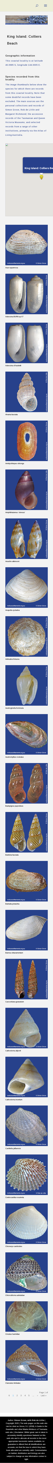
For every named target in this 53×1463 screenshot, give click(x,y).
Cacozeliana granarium (14, 1002)
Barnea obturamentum (14, 953)
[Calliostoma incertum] (26, 1077)
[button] (41, 177)
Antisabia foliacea (12, 659)
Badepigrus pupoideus (14, 806)
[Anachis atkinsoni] (26, 538)
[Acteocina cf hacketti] (26, 343)
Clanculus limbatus (12, 1383)
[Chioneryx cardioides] (26, 1223)
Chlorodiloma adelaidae (15, 1295)
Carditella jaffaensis (13, 1148)
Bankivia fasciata (12, 855)
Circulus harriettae (12, 1334)
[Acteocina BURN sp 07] (26, 294)
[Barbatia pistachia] (26, 881)
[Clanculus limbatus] (26, 1360)
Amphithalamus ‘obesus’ (15, 512)
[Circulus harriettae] (26, 1316)
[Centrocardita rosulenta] (26, 1174)
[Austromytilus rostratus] (26, 734)
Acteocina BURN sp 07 (14, 317)
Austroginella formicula (14, 708)
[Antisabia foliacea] (26, 636)
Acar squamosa (11, 268)
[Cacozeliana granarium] (26, 979)
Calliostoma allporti (13, 1051)
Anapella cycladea (12, 610)
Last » (43, 1395)
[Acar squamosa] (26, 245)
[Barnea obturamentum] (26, 930)
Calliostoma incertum (13, 1100)
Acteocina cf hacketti (13, 366)
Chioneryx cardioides (13, 1246)
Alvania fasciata (11, 415)
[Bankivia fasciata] (26, 832)
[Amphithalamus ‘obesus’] (26, 489)
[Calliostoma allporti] (26, 1028)
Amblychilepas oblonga (14, 464)
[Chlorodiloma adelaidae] (26, 1272)
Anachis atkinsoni (12, 561)
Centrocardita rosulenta (14, 1197)
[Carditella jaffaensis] (26, 1126)
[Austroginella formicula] (26, 685)
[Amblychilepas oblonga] (26, 441)
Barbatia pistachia (12, 904)
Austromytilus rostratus (14, 757)
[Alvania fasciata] (26, 392)
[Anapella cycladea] (26, 587)
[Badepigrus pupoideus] (26, 783)
